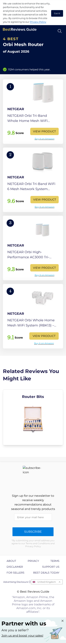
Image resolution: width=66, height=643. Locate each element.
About (11, 561)
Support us (50, 566)
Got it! (57, 13)
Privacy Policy (38, 21)
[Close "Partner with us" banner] (62, 621)
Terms (54, 561)
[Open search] (60, 31)
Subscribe (33, 531)
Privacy (33, 561)
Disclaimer (15, 566)
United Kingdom (46, 581)
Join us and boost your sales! (22, 635)
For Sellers (15, 572)
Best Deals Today (46, 572)
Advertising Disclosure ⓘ (17, 581)
